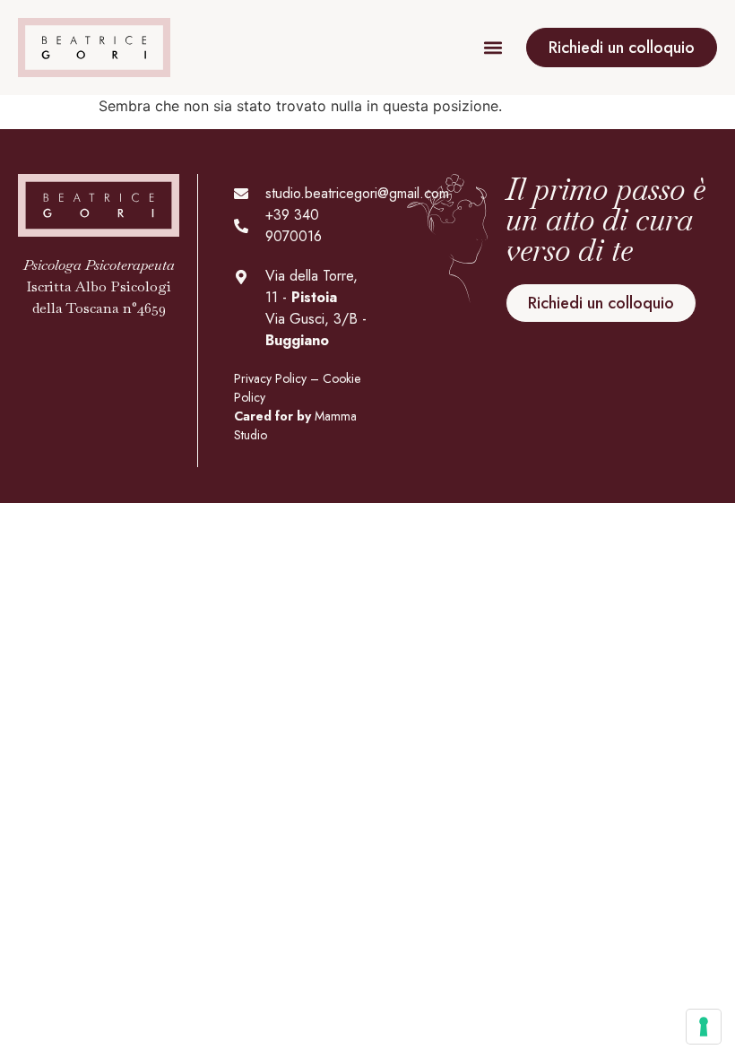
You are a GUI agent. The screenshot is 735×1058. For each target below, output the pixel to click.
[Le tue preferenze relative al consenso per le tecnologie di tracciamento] (704, 1027)
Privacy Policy (270, 378)
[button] (493, 47)
